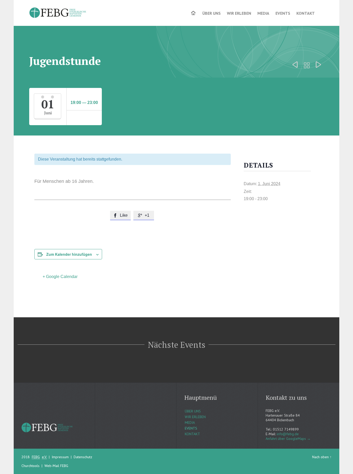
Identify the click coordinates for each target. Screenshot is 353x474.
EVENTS (191, 428)
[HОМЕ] (193, 13)
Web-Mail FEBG (56, 465)
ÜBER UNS (193, 411)
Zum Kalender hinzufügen (69, 254)
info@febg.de (288, 434)
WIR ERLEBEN (195, 417)
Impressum (60, 457)
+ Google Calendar (60, 276)
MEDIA (190, 422)
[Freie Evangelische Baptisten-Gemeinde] (58, 13)
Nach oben (320, 457)
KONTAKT (192, 434)
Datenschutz (83, 457)
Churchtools (30, 465)
